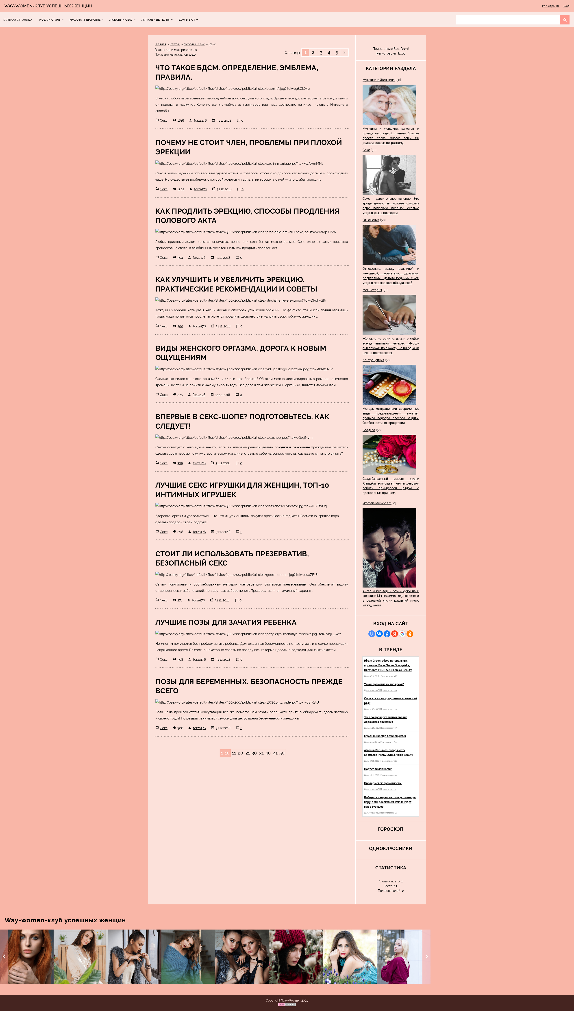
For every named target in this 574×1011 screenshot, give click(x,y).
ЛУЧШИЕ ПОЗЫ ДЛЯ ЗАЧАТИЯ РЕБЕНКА (226, 622)
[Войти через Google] (402, 633)
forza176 (200, 120)
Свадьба (369, 430)
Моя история (372, 290)
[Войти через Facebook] (387, 633)
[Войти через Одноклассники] (410, 633)
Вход (566, 6)
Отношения (371, 220)
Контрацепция (373, 360)
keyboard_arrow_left (4, 956)
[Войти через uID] (371, 633)
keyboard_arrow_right (426, 956)
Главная (160, 44)
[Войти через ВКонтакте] (379, 633)
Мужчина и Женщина (379, 80)
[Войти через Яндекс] (394, 633)
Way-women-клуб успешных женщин (48, 6)
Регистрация (551, 6)
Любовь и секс (194, 44)
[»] (345, 52)
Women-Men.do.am (377, 503)
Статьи (175, 44)
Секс (163, 120)
